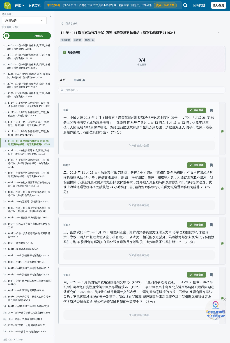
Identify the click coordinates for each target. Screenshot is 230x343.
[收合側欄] (50, 16)
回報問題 (199, 5)
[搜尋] (185, 5)
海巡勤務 (65, 40)
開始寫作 (198, 110)
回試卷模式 (71, 23)
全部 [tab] (62, 80)
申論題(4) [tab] (79, 80)
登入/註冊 (218, 5)
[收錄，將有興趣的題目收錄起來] (211, 110)
